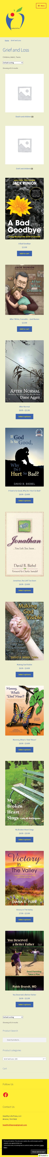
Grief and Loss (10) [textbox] (24, 1059)
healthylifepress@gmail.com (15, 1125)
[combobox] (24, 1058)
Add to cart (24, 253)
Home (7, 40)
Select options (24, 416)
